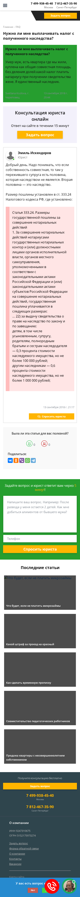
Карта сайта (16, 877)
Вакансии (15, 864)
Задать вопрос (60, 15)
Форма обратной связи (24, 848)
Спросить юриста (54, 416)
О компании (17, 853)
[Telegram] (33, 460)
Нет (33, 890)
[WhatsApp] (27, 460)
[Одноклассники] (16, 460)
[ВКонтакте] (10, 460)
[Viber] (21, 460)
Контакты (15, 859)
